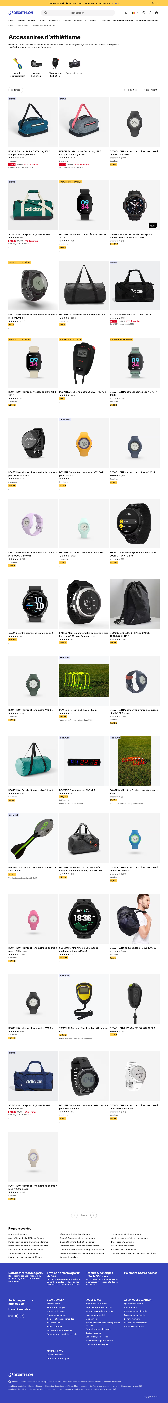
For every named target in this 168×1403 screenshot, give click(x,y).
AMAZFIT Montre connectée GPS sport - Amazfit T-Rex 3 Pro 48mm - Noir (131, 236)
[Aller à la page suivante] (93, 1215)
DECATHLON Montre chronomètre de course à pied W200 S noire (134, 153)
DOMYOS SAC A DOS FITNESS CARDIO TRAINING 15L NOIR (130, 634)
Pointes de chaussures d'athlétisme (25, 1257)
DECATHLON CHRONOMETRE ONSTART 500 (132, 1028)
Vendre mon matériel (123, 20)
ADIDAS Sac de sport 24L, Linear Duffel (29, 234)
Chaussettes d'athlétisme (123, 1249)
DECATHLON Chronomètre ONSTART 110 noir (82, 392)
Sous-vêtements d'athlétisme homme (26, 1249)
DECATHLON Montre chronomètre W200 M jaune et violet (82, 474)
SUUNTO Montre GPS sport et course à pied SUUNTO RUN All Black (133, 554)
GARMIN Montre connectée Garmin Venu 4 (30, 633)
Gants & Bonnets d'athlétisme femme (77, 1238)
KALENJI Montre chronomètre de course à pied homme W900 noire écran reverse (84, 634)
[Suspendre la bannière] (153, 3)
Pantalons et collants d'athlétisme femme (28, 1242)
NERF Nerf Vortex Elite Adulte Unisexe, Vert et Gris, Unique (32, 869)
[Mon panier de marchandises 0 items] (156, 12)
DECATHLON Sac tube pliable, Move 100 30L (82, 314)
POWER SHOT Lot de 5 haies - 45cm (78, 710)
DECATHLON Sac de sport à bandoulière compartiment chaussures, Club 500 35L (81, 869)
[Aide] (144, 12)
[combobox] (152, 90)
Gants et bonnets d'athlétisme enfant (77, 1242)
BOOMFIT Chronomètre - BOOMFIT (77, 790)
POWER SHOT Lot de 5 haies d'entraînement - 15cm (134, 792)
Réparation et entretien (147, 20)
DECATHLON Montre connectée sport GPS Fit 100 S (83, 236)
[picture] (33, 122)
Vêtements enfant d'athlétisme (23, 1253)
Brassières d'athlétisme (122, 1242)
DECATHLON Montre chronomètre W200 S (81, 552)
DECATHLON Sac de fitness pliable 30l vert (30, 790)
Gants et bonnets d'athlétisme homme (129, 1238)
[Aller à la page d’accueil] (20, 13)
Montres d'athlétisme (37, 74)
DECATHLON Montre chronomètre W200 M (132, 472)
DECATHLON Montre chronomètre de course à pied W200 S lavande (32, 554)
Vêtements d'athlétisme (122, 1246)
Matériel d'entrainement (17, 74)
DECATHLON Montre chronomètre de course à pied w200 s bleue (134, 869)
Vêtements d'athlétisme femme (126, 1234)
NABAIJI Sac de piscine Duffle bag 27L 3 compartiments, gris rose (80, 153)
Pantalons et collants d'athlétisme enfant (79, 1246)
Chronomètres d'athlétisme (55, 74)
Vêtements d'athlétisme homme (75, 1234)
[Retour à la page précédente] (74, 1215)
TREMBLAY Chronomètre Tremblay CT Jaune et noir (84, 1030)
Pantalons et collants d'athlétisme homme (28, 1246)
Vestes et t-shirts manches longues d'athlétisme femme (86, 1249)
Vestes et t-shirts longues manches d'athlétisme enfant (137, 1253)
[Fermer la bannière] (157, 3)
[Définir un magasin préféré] (126, 12)
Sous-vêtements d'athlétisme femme (26, 1238)
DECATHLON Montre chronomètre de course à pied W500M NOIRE (32, 474)
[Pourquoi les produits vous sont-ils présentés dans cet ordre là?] (125, 90)
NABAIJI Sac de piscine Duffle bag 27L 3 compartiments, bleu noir (29, 153)
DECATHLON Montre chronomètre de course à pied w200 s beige (32, 1187)
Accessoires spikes (69, 1257)
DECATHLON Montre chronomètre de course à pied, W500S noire (83, 1107)
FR (137, 13)
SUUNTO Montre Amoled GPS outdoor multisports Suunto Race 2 (79, 949)
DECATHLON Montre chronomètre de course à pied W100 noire (32, 316)
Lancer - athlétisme (17, 1234)
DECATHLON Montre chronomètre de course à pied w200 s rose (32, 949)
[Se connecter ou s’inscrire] (150, 12)
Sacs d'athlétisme (74, 73)
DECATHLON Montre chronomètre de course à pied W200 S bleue (134, 711)
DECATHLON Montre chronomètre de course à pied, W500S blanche (134, 1107)
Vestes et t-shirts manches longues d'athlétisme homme (86, 1253)
